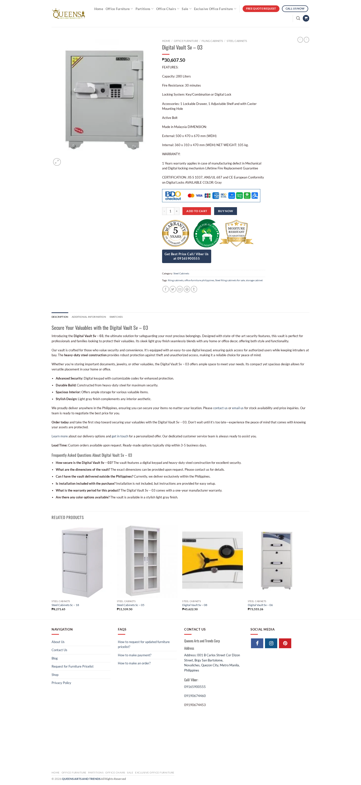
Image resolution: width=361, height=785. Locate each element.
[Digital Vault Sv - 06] (278, 561)
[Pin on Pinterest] (187, 289)
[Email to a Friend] (180, 289)
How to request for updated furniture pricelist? (144, 644)
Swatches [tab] (116, 316)
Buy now (225, 211)
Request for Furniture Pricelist (73, 666)
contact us (220, 408)
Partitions (143, 9)
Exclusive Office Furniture (213, 9)
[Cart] (306, 18)
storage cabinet (254, 280)
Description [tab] (60, 316)
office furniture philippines (199, 280)
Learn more (60, 436)
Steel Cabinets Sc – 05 (130, 605)
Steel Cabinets (237, 40)
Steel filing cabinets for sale (230, 280)
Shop (55, 675)
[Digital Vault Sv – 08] (212, 561)
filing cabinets (175, 280)
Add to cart (196, 211)
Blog (55, 658)
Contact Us (59, 650)
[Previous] (52, 572)
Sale (185, 9)
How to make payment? (134, 655)
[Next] (308, 572)
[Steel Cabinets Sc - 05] (147, 561)
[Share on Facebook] (165, 289)
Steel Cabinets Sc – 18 (65, 605)
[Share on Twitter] (172, 289)
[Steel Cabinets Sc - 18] (82, 561)
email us (238, 408)
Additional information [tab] (89, 316)
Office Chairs (166, 9)
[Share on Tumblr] (194, 289)
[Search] (298, 18)
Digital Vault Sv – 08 (194, 605)
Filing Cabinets (212, 40)
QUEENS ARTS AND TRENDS (81, 778)
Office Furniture (118, 9)
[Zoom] (57, 162)
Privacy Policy (61, 683)
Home (98, 9)
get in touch (120, 436)
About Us (58, 642)
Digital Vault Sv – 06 (260, 605)
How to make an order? (134, 663)
